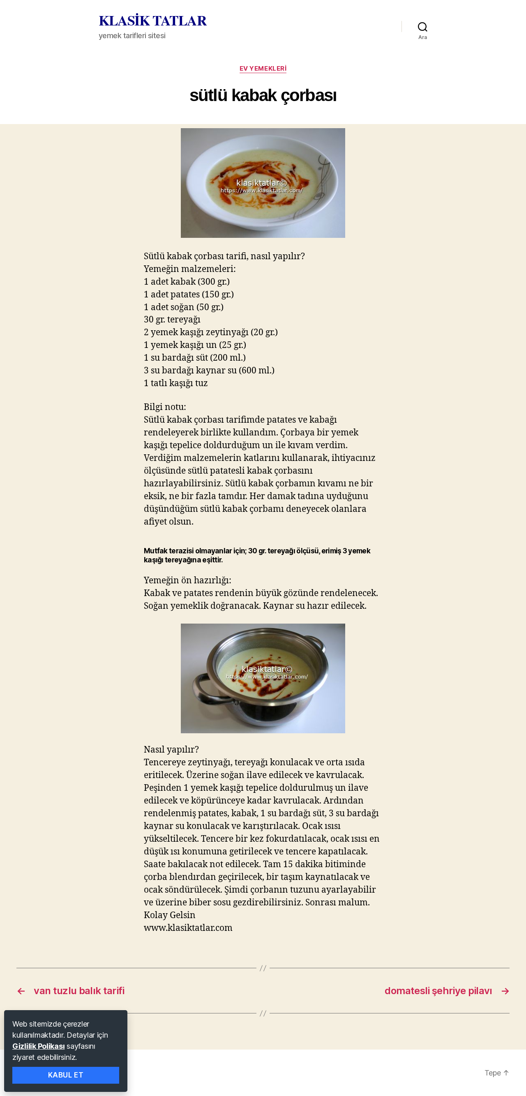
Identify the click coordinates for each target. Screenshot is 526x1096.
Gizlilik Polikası (38, 1046)
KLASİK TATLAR (153, 20)
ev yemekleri (263, 68)
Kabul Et (66, 1075)
